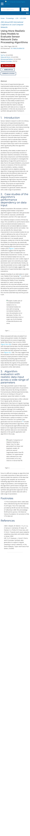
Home (2, 18)
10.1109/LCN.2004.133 (17, 48)
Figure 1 (11, 248)
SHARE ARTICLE (8, 69)
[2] (23, 421)
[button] (27, 13)
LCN (17, 18)
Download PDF (9, 65)
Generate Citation (8, 73)
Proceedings (10, 18)
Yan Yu (3, 55)
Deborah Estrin (5, 57)
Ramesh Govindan (6, 61)
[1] (20, 275)
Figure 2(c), (7, 352)
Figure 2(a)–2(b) (6, 344)
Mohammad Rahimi (7, 59)
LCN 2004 (23, 18)
